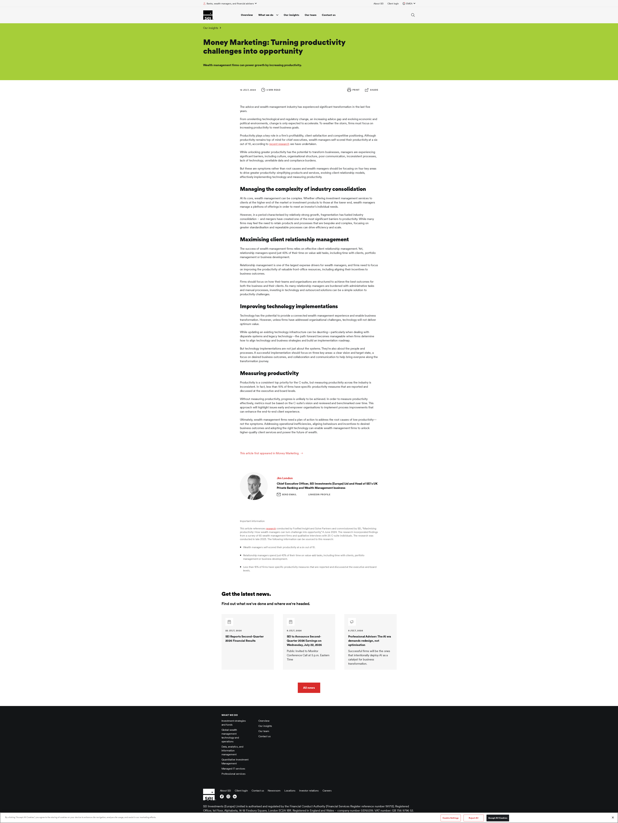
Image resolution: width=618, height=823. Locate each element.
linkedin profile (319, 494)
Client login (393, 3)
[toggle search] (413, 15)
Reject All (473, 818)
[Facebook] (222, 797)
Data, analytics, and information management (232, 750)
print (356, 90)
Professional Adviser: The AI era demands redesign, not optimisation (369, 641)
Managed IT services (233, 768)
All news (309, 687)
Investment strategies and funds (234, 722)
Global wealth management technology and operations (230, 735)
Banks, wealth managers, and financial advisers (230, 3)
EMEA (409, 3)
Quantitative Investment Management (235, 761)
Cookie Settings (451, 818)
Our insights (291, 14)
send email (289, 494)
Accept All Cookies (497, 818)
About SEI (379, 3)
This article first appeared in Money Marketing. (269, 453)
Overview (247, 14)
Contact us (329, 14)
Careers (327, 790)
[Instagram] (228, 797)
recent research (279, 144)
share (374, 90)
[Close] (612, 817)
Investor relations (309, 790)
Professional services (233, 773)
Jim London (285, 478)
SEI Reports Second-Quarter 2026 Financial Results (244, 638)
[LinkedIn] (235, 797)
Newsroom (274, 790)
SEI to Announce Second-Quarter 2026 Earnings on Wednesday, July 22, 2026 (304, 641)
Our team (310, 14)
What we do (265, 14)
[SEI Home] (208, 15)
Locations (289, 790)
